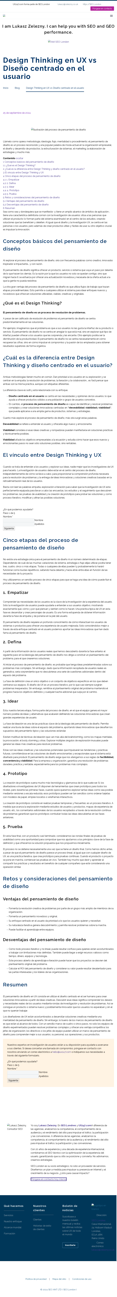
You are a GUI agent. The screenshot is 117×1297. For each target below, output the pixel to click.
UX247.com (84, 1125)
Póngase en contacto (102, 8)
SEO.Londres (98, 1220)
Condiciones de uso (81, 1279)
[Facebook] (5, 1100)
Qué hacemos (45, 19)
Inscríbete (70, 1245)
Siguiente (9, 528)
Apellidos (39, 524)
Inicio (29, 19)
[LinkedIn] (112, 4)
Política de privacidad (36, 1279)
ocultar (19, 158)
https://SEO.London (92, 4)
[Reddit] (26, 1100)
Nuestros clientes (69, 19)
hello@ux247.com (61, 1052)
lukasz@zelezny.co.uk (68, 4)
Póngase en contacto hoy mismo (48, 1179)
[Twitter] (9, 1100)
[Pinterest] (13, 1100)
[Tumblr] (18, 1100)
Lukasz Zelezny (48, 1125)
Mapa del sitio (59, 1279)
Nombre (8, 516)
